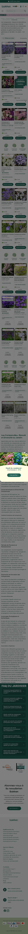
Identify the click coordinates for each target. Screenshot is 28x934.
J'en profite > (14, 475)
